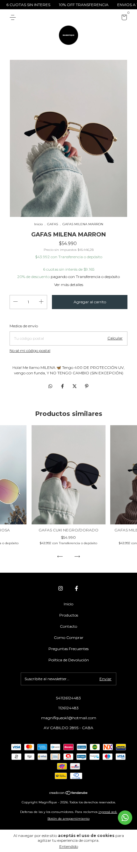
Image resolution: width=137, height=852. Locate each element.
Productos (68, 615)
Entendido (68, 846)
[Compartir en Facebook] (63, 386)
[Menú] (14, 17)
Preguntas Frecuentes (68, 648)
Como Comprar (68, 637)
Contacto (68, 626)
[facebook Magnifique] (76, 588)
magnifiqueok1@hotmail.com (68, 717)
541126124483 (68, 698)
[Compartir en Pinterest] (86, 386)
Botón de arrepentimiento (68, 818)
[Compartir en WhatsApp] (50, 386)
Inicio (38, 224)
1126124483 (68, 707)
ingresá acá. (107, 812)
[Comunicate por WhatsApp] (125, 817)
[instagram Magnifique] (60, 588)
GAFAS (52, 224)
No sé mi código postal (30, 350)
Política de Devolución (68, 659)
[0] (123, 18)
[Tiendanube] (69, 793)
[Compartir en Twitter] (75, 386)
